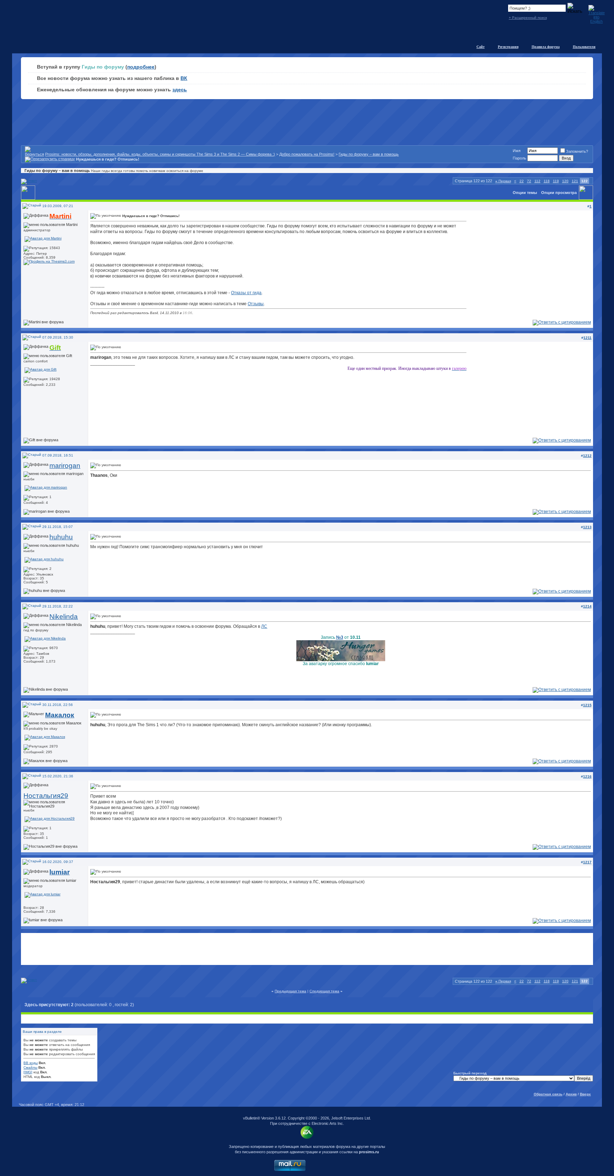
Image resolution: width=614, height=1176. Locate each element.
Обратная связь (548, 1094)
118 (547, 181)
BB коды (30, 1063)
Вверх (585, 1094)
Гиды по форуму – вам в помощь (369, 154)
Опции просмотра (559, 192)
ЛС (264, 626)
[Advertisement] (307, 949)
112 (537, 181)
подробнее (141, 67)
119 (556, 181)
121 (575, 181)
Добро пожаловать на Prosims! (306, 154)
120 (565, 181)
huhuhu (61, 537)
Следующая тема (324, 991)
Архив (571, 1094)
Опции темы (525, 192)
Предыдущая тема (290, 991)
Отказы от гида (246, 292)
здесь (179, 89)
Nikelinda (63, 616)
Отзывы (256, 303)
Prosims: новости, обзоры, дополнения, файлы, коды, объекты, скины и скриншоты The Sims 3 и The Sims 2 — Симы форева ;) (160, 154)
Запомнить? (577, 151)
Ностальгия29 (45, 795)
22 (521, 181)
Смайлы (30, 1067)
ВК (184, 78)
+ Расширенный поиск (528, 18)
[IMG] (27, 1072)
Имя (517, 151)
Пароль (519, 158)
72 (529, 181)
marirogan (64, 465)
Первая (503, 181)
